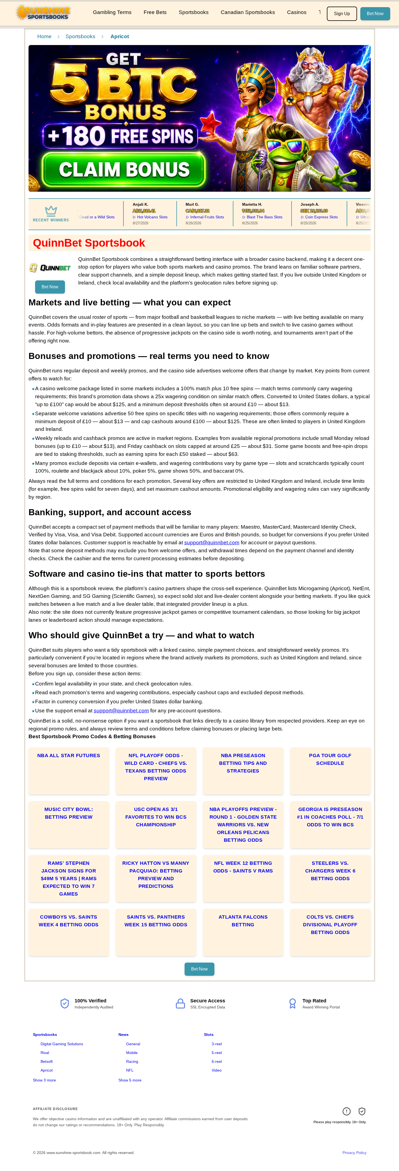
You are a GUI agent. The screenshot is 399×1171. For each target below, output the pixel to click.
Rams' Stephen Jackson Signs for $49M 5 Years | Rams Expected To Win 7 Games (69, 878)
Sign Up (342, 13)
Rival (45, 1052)
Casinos (297, 12)
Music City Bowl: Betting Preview (68, 813)
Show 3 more (44, 1080)
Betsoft (47, 1061)
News (123, 1034)
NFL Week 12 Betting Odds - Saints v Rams (243, 867)
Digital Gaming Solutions (62, 1044)
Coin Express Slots (310, 217)
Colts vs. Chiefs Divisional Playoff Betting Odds (330, 924)
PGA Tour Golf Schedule (330, 759)
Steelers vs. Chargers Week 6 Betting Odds (330, 870)
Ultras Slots (359, 217)
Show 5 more (130, 1080)
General (133, 1044)
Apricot (47, 1070)
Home (44, 36)
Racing (132, 1061)
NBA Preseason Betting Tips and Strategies (243, 763)
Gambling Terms (112, 12)
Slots (209, 1034)
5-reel (217, 1052)
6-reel (217, 1061)
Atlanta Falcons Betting (243, 920)
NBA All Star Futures (68, 755)
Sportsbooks (194, 12)
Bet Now (375, 13)
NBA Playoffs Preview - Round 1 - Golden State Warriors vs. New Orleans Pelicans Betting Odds (243, 825)
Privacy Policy (354, 1152)
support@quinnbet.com (211, 542)
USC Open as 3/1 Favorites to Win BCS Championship (155, 817)
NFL (130, 1070)
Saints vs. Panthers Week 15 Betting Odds (155, 920)
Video (217, 1070)
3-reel (217, 1044)
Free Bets (155, 12)
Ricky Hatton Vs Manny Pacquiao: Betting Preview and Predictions (155, 874)
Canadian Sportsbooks (248, 12)
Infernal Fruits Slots (196, 217)
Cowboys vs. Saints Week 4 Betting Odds (69, 920)
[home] (45, 22)
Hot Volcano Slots (141, 217)
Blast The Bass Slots (253, 217)
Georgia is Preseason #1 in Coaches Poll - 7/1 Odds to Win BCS (330, 817)
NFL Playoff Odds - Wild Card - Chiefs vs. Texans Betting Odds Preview (155, 767)
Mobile (132, 1052)
